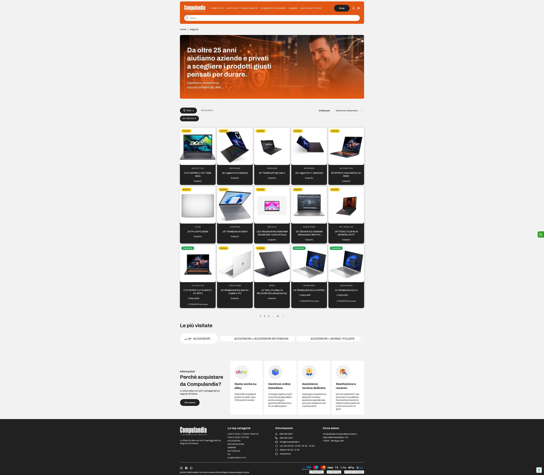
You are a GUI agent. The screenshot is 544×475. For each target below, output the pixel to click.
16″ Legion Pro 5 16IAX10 (235, 173)
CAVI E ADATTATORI (310, 8)
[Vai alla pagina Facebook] (186, 468)
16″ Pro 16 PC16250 (197, 231)
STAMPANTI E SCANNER (273, 8)
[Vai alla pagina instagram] (181, 468)
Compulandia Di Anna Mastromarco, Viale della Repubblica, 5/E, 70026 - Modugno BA (340, 437)
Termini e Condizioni (355, 472)
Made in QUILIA (243, 472)
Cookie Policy (335, 472)
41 (278, 316)
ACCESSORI (234, 441)
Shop (342, 8)
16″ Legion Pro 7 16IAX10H (309, 173)
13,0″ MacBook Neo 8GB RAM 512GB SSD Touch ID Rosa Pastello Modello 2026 (272, 234)
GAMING (293, 8)
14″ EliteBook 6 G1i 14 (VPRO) (309, 290)
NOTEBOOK (234, 451)
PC (229, 454)
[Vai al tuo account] (353, 8)
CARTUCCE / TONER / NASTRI (241, 8)
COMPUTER (217, 8)
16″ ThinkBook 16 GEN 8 (235, 231)
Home (183, 29)
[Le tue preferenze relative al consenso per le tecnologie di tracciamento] (539, 470)
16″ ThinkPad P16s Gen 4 (272, 173)
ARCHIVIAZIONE (236, 444)
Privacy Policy (317, 472)
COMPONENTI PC (237, 458)
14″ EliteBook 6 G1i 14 (346, 290)
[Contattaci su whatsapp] (191, 468)
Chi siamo (189, 402)
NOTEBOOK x (189, 118)
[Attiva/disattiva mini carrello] (359, 8)
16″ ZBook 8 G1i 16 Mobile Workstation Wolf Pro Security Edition (309, 234)
